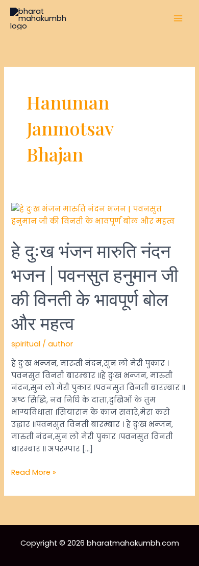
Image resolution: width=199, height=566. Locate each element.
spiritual (25, 344)
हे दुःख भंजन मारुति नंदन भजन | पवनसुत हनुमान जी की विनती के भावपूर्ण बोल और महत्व (94, 286)
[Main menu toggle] (178, 19)
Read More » (33, 472)
